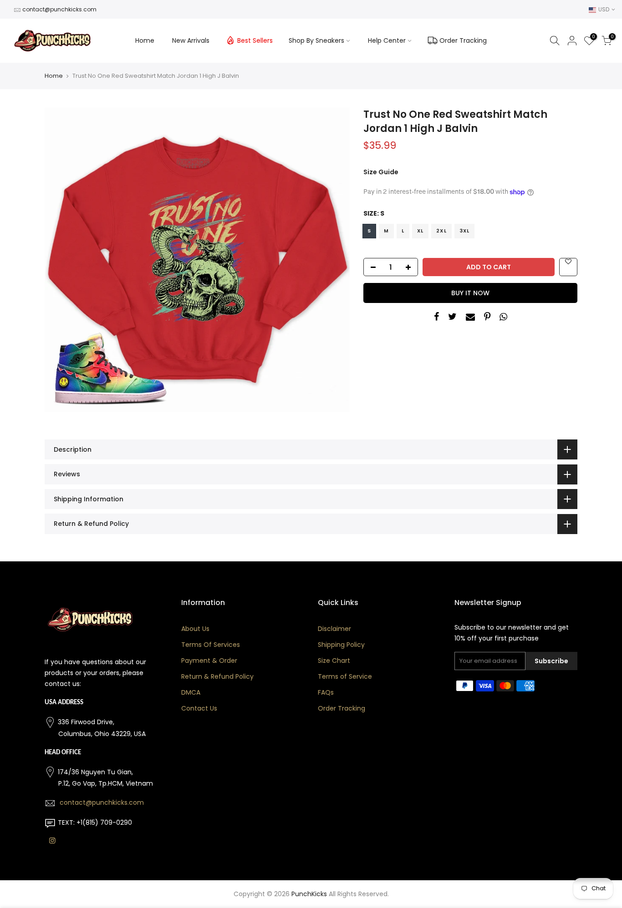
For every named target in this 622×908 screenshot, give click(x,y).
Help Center (387, 40)
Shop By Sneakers (316, 40)
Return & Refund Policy (217, 676)
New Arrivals (190, 40)
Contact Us (199, 708)
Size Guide (380, 172)
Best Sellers (255, 40)
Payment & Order (209, 660)
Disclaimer (334, 628)
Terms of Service (345, 676)
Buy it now (470, 293)
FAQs (326, 692)
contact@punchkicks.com (59, 9)
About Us (195, 628)
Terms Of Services (210, 644)
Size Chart (334, 660)
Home (144, 40)
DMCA (190, 692)
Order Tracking (463, 40)
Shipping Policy (341, 644)
